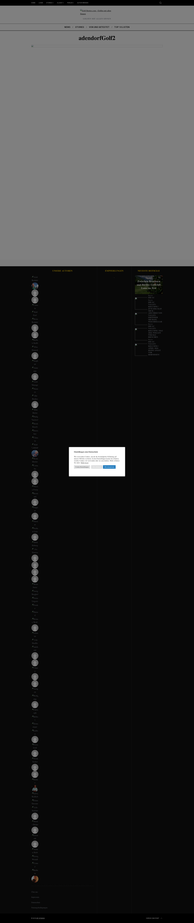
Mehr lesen (84, 463)
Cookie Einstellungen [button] (82, 467)
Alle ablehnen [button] (97, 467)
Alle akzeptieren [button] (109, 467)
